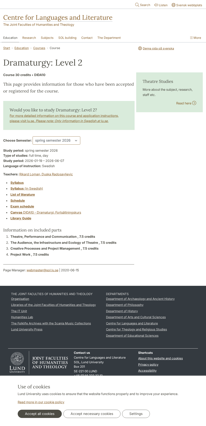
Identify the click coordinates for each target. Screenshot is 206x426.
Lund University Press (26, 329)
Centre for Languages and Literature (57, 17)
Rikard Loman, (30, 174)
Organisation (20, 299)
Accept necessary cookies (92, 414)
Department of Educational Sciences (132, 336)
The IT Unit (19, 311)
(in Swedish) (26, 188)
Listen (163, 5)
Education (10, 38)
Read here (184, 103)
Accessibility (147, 370)
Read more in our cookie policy (41, 402)
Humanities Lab (22, 317)
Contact (87, 38)
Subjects (47, 38)
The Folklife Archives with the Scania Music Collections (51, 323)
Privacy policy (148, 364)
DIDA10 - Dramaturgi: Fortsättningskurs (45, 212)
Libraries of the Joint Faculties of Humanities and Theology (53, 305)
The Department (109, 38)
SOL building (67, 38)
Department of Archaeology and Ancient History (140, 299)
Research (29, 38)
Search (145, 5)
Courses (39, 48)
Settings (136, 414)
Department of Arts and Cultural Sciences (136, 317)
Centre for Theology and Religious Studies (136, 329)
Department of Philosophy (124, 305)
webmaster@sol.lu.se (42, 270)
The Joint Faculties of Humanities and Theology (38, 25)
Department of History (122, 311)
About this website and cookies (160, 358)
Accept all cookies (40, 414)
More (197, 38)
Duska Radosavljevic (57, 174)
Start (6, 48)
